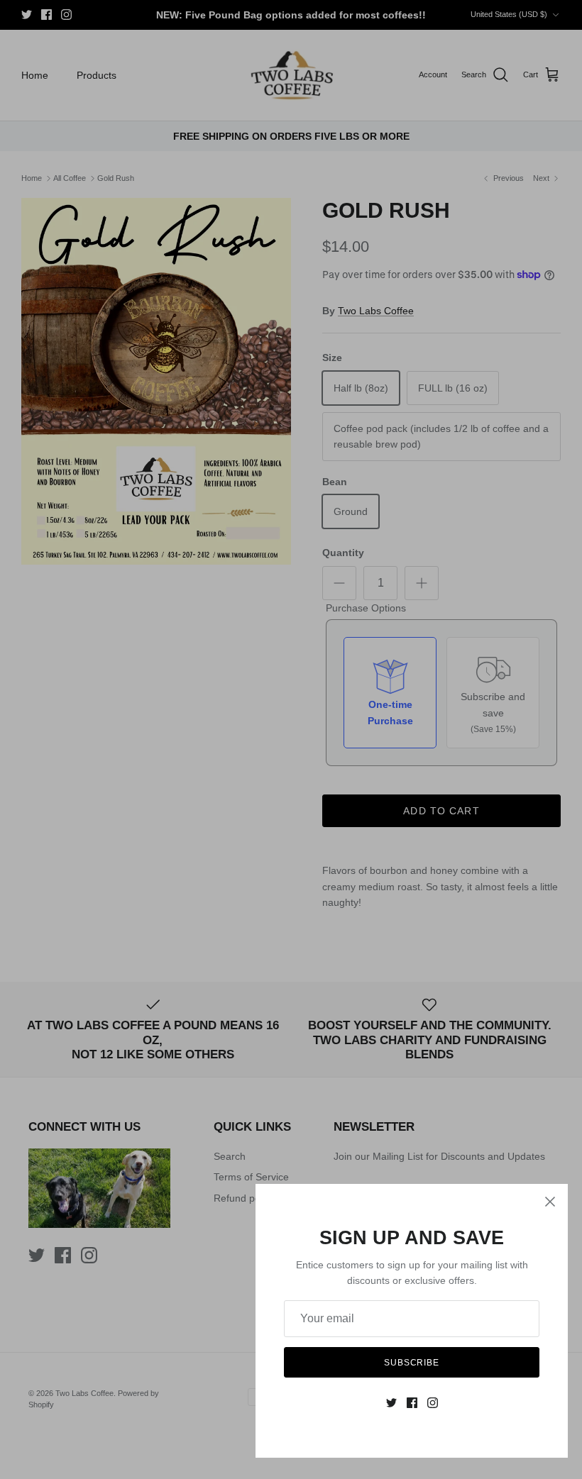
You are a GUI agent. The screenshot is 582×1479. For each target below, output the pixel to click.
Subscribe (412, 1363)
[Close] (550, 1201)
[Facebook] (412, 1402)
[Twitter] (391, 1402)
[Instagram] (432, 1402)
